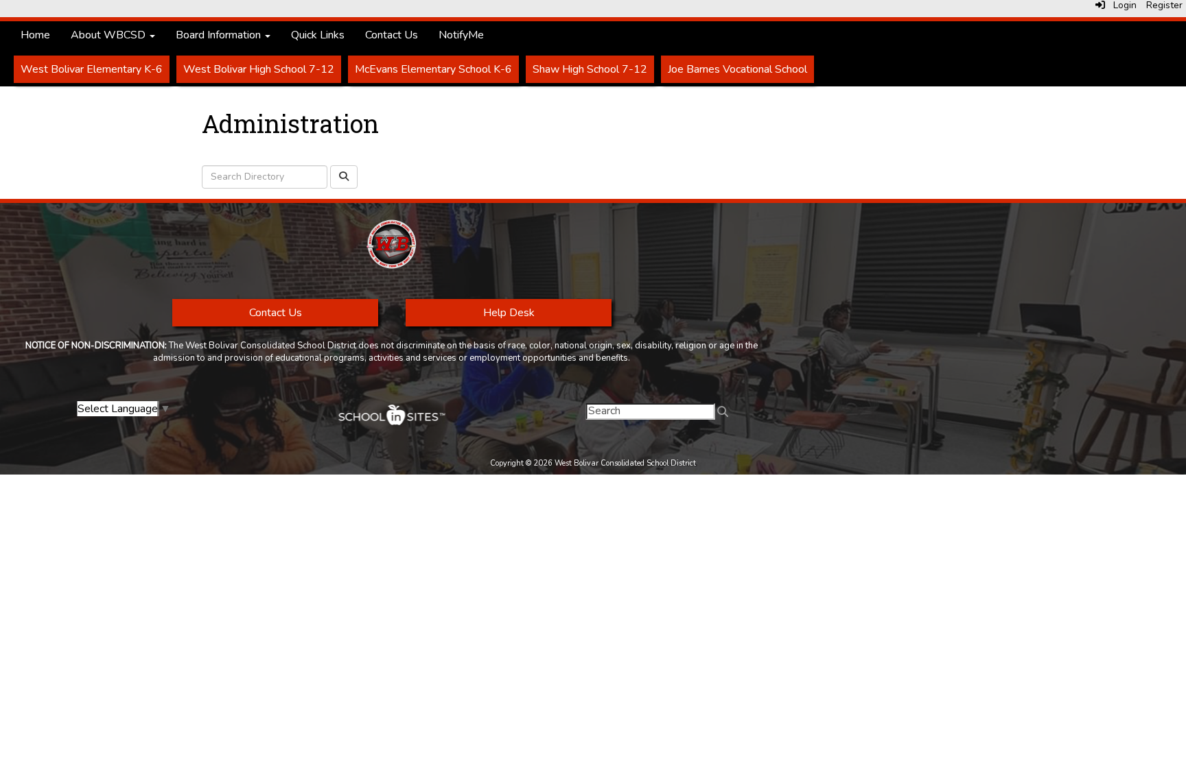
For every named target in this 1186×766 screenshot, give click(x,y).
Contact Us (391, 35)
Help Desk (508, 312)
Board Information (220, 35)
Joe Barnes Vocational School (737, 69)
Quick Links (318, 35)
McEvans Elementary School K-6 (433, 69)
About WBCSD (109, 35)
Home (35, 35)
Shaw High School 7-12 (590, 69)
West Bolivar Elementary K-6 (92, 69)
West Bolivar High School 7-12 (258, 69)
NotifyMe (461, 35)
